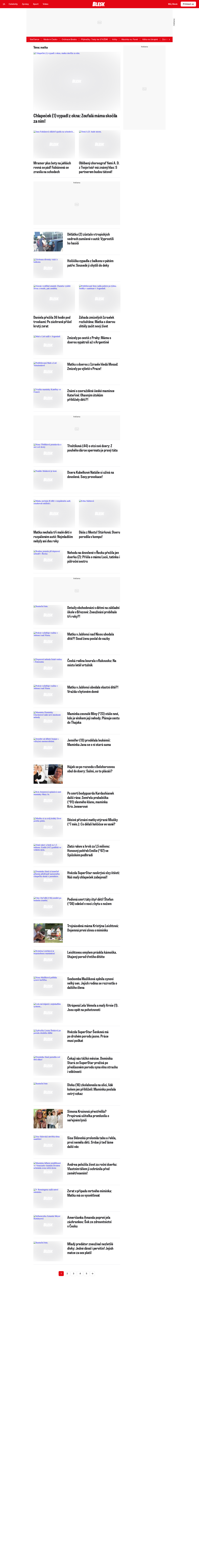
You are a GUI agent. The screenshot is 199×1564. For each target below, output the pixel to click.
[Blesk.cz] (98, 4)
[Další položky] (169, 39)
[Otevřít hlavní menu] (4, 4)
